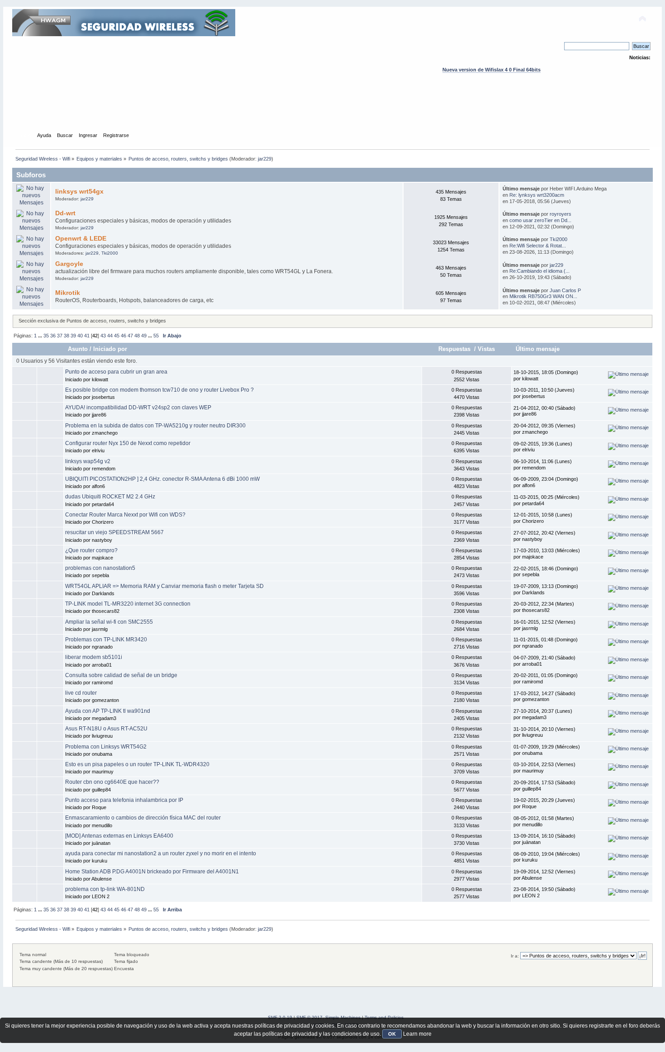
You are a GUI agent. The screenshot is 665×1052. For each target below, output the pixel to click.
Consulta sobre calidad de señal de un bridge (121, 675)
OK (392, 1034)
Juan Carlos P (565, 290)
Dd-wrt (65, 213)
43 (103, 335)
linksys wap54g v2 (87, 461)
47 (130, 335)
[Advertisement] (332, 110)
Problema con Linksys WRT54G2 (106, 747)
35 (46, 335)
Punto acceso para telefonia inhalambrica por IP (124, 800)
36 (53, 335)
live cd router (81, 693)
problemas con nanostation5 (100, 568)
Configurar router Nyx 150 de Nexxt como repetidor (127, 443)
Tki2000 (109, 253)
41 (87, 335)
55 (156, 335)
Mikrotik (67, 292)
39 (73, 335)
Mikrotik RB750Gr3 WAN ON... (543, 296)
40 (80, 335)
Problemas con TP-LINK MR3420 (106, 639)
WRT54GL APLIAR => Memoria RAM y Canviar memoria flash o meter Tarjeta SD (164, 586)
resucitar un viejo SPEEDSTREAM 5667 (114, 532)
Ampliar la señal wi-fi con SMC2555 (109, 622)
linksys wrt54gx (79, 191)
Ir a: (515, 955)
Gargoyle (69, 264)
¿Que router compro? (91, 550)
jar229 (264, 158)
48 (137, 335)
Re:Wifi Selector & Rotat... (537, 245)
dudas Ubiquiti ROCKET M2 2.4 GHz (110, 496)
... (40, 335)
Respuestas (455, 349)
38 (66, 335)
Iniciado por (110, 349)
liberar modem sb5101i (93, 657)
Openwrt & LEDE (80, 238)
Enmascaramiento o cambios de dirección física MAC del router (143, 818)
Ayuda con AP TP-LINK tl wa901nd (107, 711)
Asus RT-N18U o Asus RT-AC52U (106, 728)
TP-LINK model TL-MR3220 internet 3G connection (127, 604)
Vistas (486, 349)
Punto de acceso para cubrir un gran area (116, 372)
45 (116, 335)
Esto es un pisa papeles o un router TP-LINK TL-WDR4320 (137, 764)
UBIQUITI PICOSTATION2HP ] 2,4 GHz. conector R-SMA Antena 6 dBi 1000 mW (162, 479)
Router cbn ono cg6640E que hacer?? (112, 782)
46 (123, 335)
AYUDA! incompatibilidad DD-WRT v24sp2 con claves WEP (138, 407)
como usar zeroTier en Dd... (540, 220)
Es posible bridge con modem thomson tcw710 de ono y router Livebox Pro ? (159, 390)
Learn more (417, 1034)
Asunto (78, 349)
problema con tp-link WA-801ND (105, 889)
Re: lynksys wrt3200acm (536, 195)
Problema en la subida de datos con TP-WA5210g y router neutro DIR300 (155, 425)
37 (59, 335)
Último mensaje (538, 349)
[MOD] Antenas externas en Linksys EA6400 (119, 836)
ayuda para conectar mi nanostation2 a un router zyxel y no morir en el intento (160, 853)
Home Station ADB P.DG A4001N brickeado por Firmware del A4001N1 (152, 871)
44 (110, 335)
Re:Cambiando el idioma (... (539, 271)
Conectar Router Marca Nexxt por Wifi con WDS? (125, 515)
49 (144, 335)
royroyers (560, 214)
